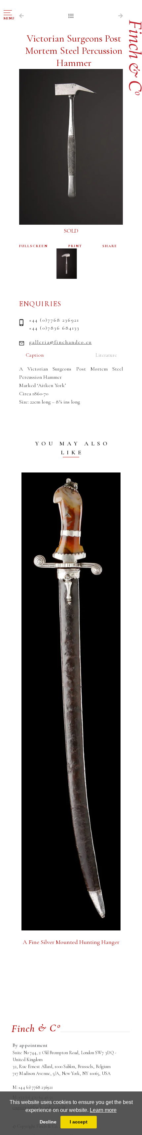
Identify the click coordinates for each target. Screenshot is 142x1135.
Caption (35, 355)
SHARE (109, 246)
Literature (106, 355)
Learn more (103, 1110)
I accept (79, 1121)
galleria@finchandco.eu (60, 342)
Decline (48, 1121)
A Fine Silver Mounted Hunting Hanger (71, 942)
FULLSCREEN (33, 246)
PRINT (75, 246)
